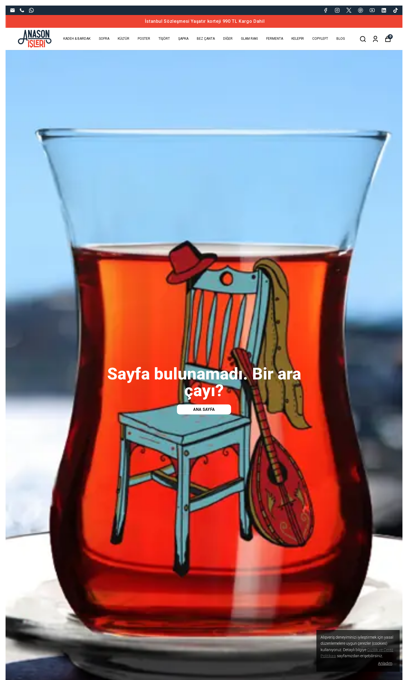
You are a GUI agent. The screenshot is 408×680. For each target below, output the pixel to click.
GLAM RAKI (249, 39)
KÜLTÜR (123, 39)
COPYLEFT (320, 39)
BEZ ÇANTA (206, 39)
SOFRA (104, 39)
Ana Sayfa (204, 409)
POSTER (144, 39)
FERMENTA (274, 39)
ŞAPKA (183, 39)
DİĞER (228, 39)
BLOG (340, 39)
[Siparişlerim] (375, 39)
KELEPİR (297, 39)
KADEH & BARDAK (76, 39)
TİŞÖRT (164, 39)
